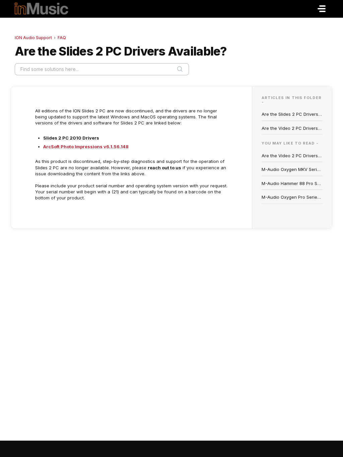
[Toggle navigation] (321, 9)
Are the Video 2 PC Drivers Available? (292, 128)
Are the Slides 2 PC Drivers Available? (292, 114)
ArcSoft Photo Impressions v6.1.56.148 (86, 146)
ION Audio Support (33, 37)
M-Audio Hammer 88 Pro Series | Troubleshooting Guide (292, 183)
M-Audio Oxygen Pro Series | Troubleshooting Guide (292, 197)
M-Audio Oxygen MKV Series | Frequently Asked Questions (292, 169)
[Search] (180, 69)
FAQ (62, 37)
